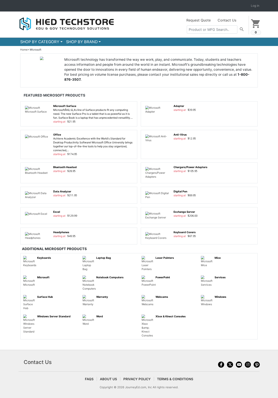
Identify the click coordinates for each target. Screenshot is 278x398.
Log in (255, 5)
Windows (220, 296)
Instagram (248, 365)
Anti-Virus (180, 134)
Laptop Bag (103, 257)
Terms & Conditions (175, 379)
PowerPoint (163, 277)
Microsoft (43, 277)
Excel (56, 211)
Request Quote (198, 20)
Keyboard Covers (185, 232)
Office (57, 134)
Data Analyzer (62, 191)
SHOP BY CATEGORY (39, 41)
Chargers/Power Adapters (190, 167)
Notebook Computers (110, 277)
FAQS (89, 379)
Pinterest (257, 365)
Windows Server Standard (54, 316)
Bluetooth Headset (65, 167)
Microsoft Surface (64, 106)
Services (220, 277)
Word (99, 316)
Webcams (162, 296)
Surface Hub (45, 296)
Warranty (102, 296)
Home (23, 49)
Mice (218, 257)
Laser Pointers (165, 257)
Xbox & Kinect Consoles (171, 316)
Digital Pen (180, 191)
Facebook (221, 365)
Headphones (61, 232)
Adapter (179, 106)
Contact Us (227, 20)
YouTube (239, 365)
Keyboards (44, 257)
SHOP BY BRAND (82, 41)
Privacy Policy (137, 379)
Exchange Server (184, 211)
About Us (108, 379)
